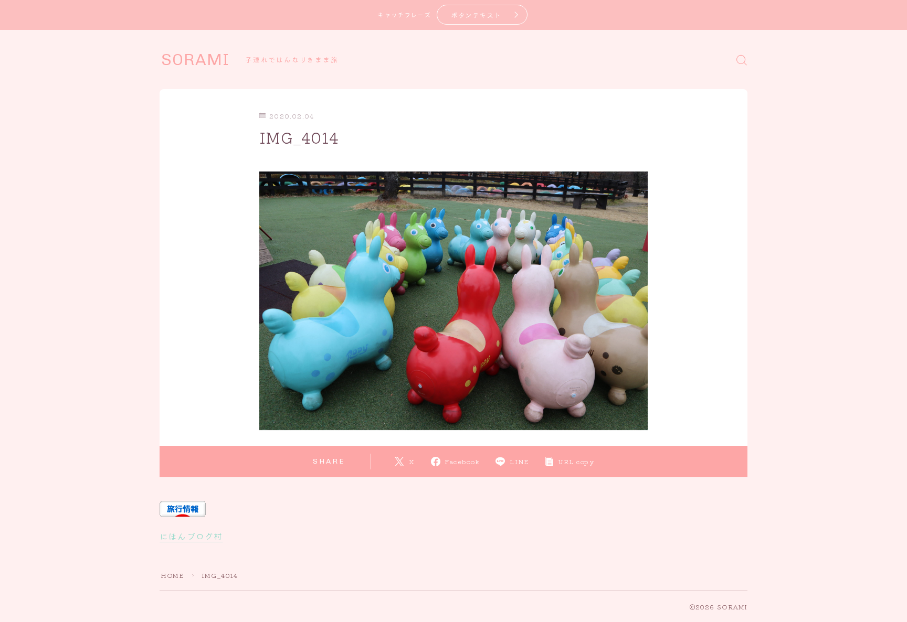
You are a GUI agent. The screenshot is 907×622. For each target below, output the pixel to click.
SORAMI (195, 60)
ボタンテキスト (476, 15)
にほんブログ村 (191, 536)
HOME (172, 575)
